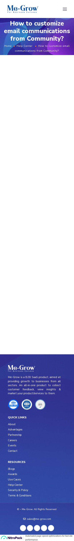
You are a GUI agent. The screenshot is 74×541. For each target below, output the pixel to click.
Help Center (25, 46)
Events (12, 445)
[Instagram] (23, 198)
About (12, 424)
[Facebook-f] (23, 528)
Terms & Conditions (19, 495)
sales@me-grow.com (20, 177)
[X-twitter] (37, 198)
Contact (12, 451)
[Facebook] (16, 198)
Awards (12, 474)
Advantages (15, 429)
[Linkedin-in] (30, 528)
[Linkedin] (9, 198)
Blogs (11, 469)
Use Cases (14, 479)
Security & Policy (18, 490)
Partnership (15, 435)
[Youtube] (30, 198)
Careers (12, 440)
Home (8, 46)
